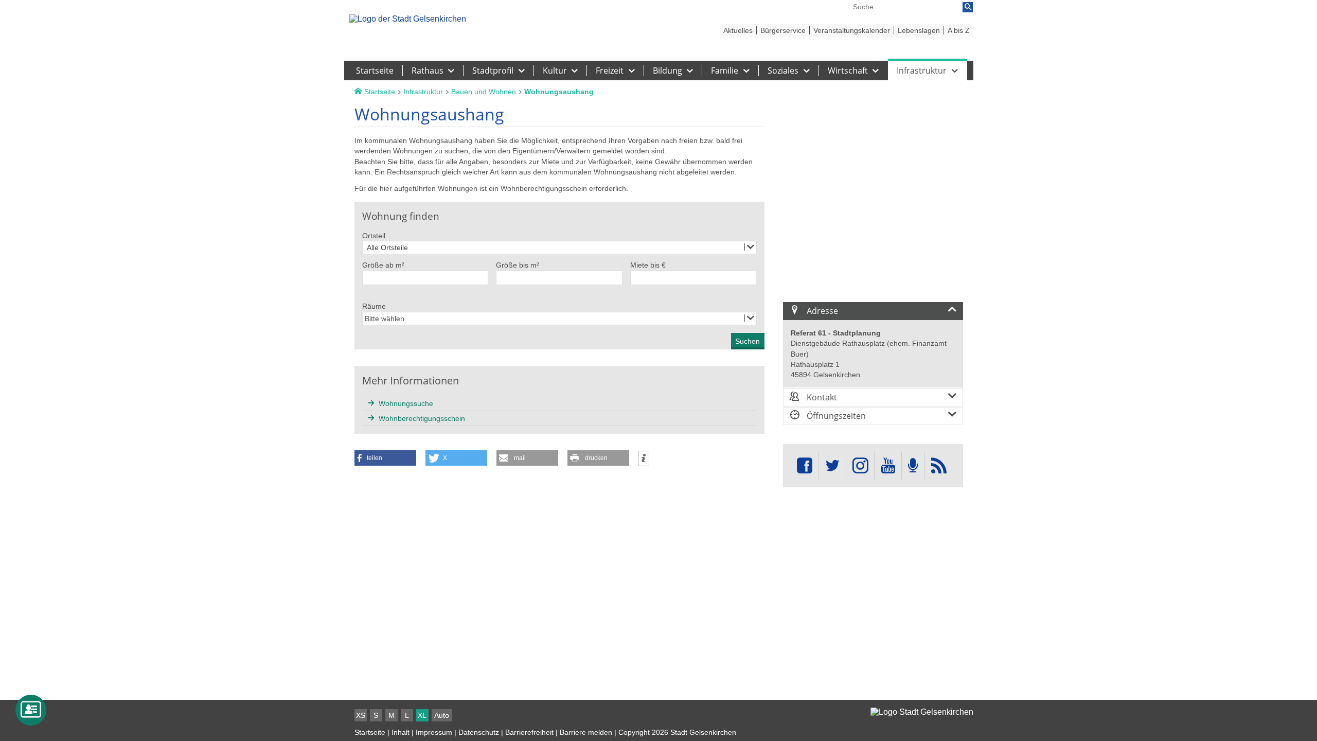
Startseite (369, 732)
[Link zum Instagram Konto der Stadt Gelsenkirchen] (860, 466)
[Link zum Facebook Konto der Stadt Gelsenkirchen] (804, 466)
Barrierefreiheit (529, 732)
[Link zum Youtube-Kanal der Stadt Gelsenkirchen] (888, 466)
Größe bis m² (517, 265)
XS (360, 715)
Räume (374, 306)
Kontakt (821, 397)
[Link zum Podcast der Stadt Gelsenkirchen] (913, 466)
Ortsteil (373, 236)
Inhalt (400, 732)
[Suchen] (968, 7)
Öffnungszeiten (835, 415)
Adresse (821, 310)
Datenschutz (478, 732)
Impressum (434, 732)
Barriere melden (586, 732)
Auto (441, 715)
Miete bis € (648, 265)
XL (422, 715)
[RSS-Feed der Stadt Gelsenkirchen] (939, 466)
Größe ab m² (383, 265)
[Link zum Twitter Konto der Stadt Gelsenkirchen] (832, 466)
